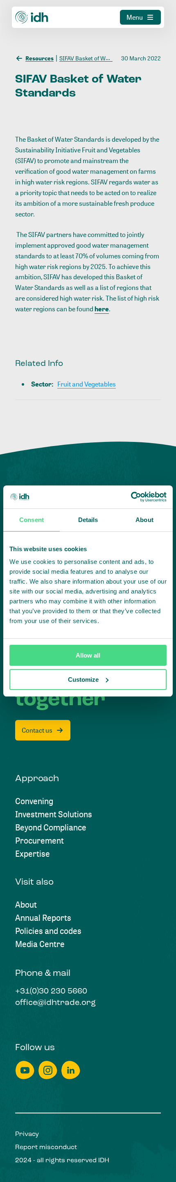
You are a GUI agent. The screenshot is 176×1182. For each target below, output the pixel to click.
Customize (83, 679)
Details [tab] (88, 519)
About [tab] (144, 519)
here (102, 308)
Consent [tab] (31, 519)
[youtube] (25, 1070)
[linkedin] (71, 1070)
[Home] (32, 17)
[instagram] (48, 1070)
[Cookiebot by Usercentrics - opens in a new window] (131, 497)
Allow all (88, 655)
